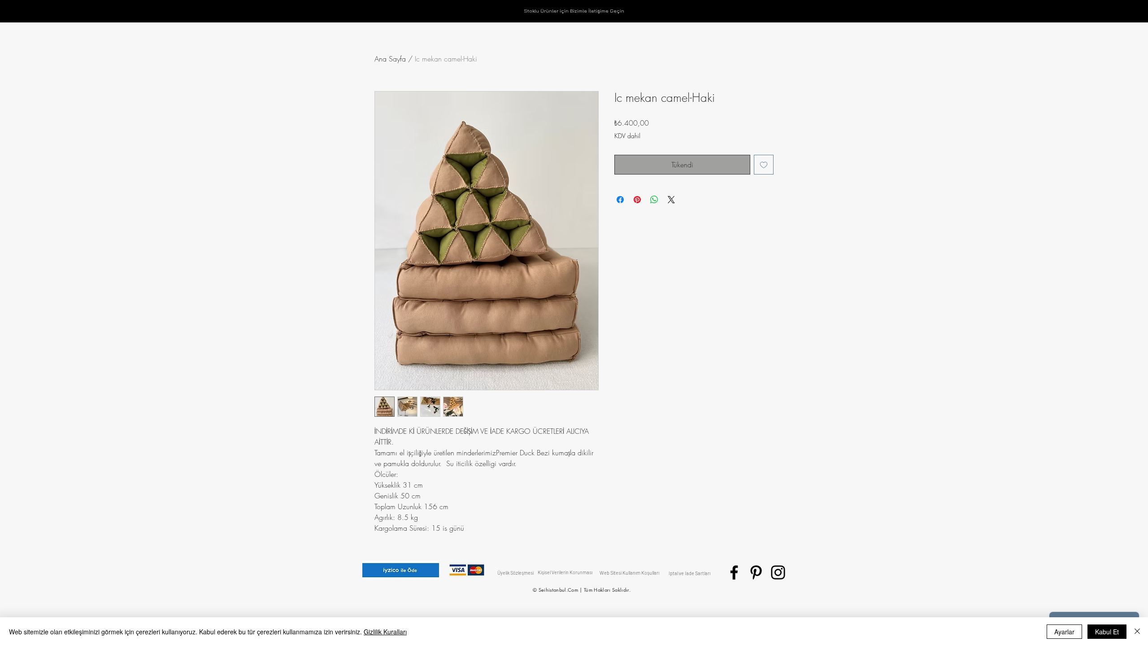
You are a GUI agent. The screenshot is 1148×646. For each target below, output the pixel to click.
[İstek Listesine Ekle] (764, 165)
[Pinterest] (756, 572)
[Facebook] (734, 572)
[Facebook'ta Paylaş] (620, 199)
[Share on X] (671, 199)
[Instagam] (778, 572)
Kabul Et (1107, 631)
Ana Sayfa (390, 59)
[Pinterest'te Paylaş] (637, 199)
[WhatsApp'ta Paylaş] (654, 199)
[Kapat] (1137, 631)
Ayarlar (1064, 631)
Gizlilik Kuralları (385, 631)
